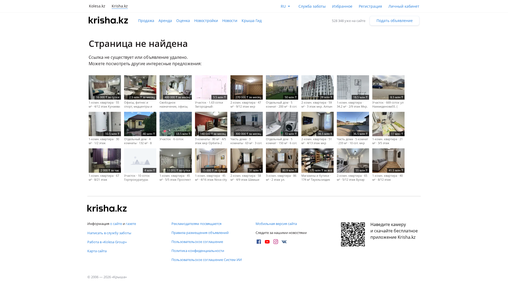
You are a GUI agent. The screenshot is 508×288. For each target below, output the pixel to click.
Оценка (183, 20)
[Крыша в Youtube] (267, 241)
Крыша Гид (252, 20)
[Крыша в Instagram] (276, 241)
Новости (229, 20)
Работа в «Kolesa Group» (107, 242)
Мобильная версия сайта (276, 223)
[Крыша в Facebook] (259, 241)
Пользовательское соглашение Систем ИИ (206, 259)
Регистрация (370, 6)
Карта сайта (97, 251)
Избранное (342, 6)
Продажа (146, 20)
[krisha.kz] (107, 209)
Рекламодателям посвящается (196, 223)
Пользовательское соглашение (197, 241)
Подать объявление (395, 20)
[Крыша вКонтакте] (284, 241)
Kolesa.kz (97, 5)
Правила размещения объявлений (200, 232)
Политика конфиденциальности (197, 250)
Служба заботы (312, 6)
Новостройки (206, 20)
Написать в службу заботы (109, 233)
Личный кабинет (403, 6)
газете (131, 223)
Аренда (165, 20)
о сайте (116, 223)
